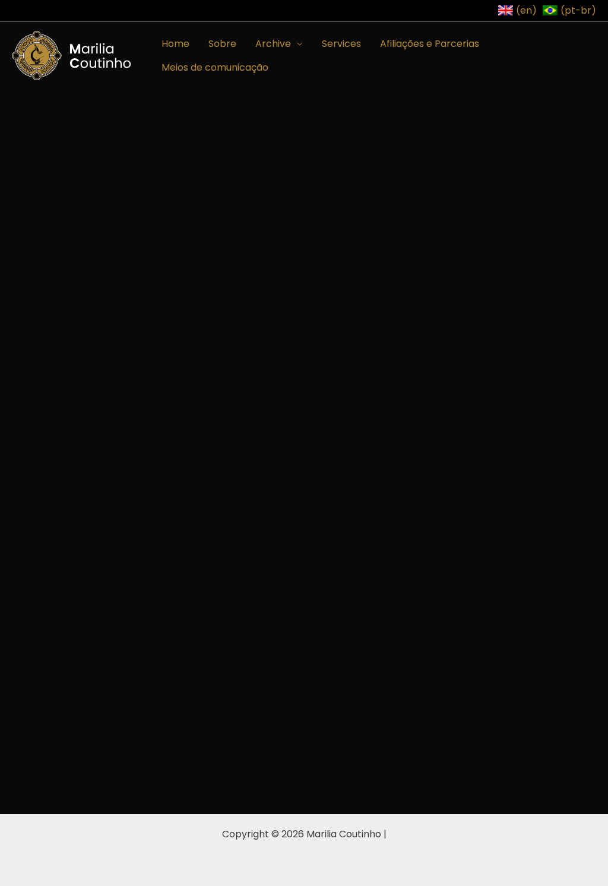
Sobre (222, 43)
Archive (273, 43)
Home (175, 43)
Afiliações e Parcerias (429, 43)
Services (341, 43)
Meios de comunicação (215, 67)
